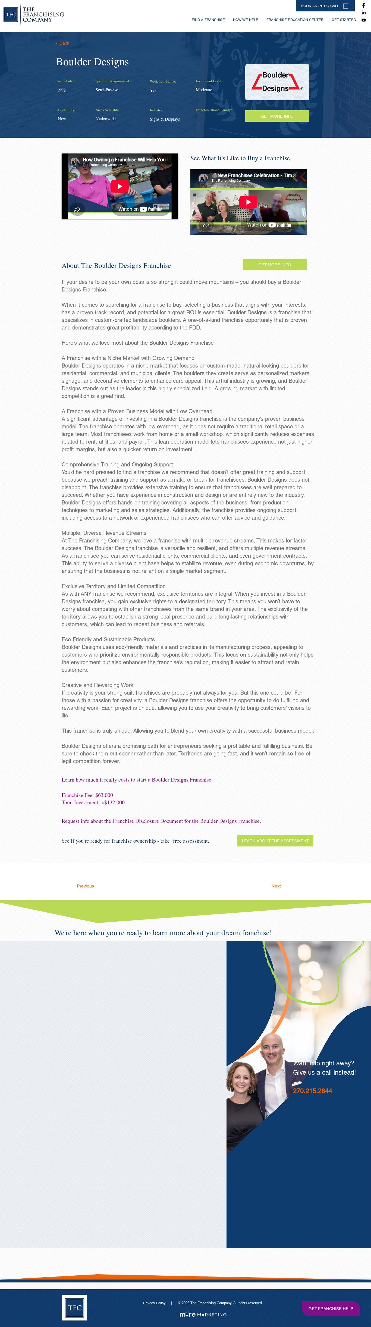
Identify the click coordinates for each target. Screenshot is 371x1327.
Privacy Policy (155, 1303)
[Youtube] (363, 20)
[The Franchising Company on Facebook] (363, 5)
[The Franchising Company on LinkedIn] (363, 12)
